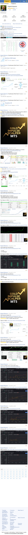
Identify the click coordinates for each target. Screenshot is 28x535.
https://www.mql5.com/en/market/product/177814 (11, 114)
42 (16, 476)
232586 (14, 9)
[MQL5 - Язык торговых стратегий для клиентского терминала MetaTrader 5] (2, 1)
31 (10, 474)
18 (25, 471)
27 (25, 473)
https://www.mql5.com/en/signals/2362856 (14, 75)
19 (1, 473)
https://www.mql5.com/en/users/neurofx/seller (13, 33)
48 (7, 478)
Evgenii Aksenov (4, 32)
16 (19, 471)
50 (13, 478)
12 (7, 471)
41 (13, 476)
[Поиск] (20, 1)
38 (4, 476)
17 (22, 471)
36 (25, 474)
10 (1, 471)
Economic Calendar (20, 524)
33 (16, 474)
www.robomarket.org (6, 23)
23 (13, 473)
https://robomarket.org (17, 23)
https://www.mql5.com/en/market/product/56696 (17, 449)
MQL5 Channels (21, 517)
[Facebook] (19, 529)
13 (10, 471)
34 (19, 474)
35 (22, 474)
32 (13, 474)
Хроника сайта (12, 512)
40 (10, 476)
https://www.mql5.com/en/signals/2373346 (18, 200)
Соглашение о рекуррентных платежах (13, 519)
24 (16, 473)
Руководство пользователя (5, 522)
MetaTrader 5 (21, 510)
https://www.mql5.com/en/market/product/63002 (10, 366)
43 (19, 476)
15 (16, 471)
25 (19, 473)
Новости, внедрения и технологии (5, 519)
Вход (24, 1)
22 (10, 473)
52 (19, 478)
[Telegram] (21, 529)
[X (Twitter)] (23, 529)
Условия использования (13, 515)
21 (7, 473)
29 (4, 474)
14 (13, 471)
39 (7, 476)
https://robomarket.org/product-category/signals (13, 27)
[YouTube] (25, 529)
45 (25, 476)
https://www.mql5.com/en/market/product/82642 (10, 74)
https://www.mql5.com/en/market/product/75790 (10, 408)
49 (10, 478)
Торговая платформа (5, 511)
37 (1, 476)
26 (22, 473)
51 (16, 478)
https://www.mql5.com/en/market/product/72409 (16, 429)
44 (22, 476)
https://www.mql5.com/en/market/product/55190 (17, 387)
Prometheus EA (8, 102)
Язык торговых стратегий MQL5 (4, 527)
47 (4, 478)
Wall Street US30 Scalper (10, 58)
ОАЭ (10, 9)
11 (4, 471)
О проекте (12, 510)
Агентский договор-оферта (12, 523)
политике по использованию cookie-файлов (14, 533)
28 (1, 474)
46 (1, 478)
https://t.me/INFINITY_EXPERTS (10, 29)
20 (4, 473)
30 (7, 474)
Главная (7, 1)
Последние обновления (5, 515)
